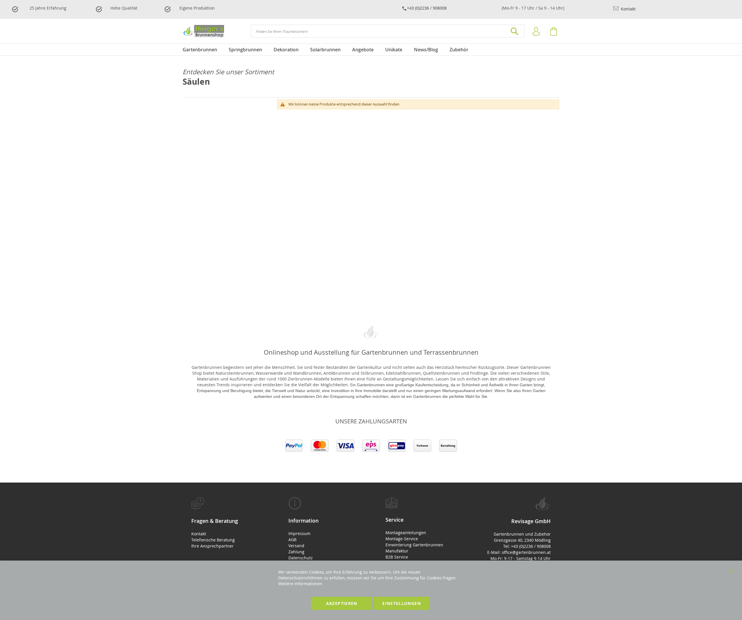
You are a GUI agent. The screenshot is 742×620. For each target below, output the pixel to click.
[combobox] (388, 31)
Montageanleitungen (405, 532)
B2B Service (396, 557)
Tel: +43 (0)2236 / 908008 (527, 546)
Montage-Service (401, 538)
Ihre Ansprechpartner (212, 546)
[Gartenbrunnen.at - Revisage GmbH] (203, 31)
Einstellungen (401, 603)
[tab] (225, 523)
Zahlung (296, 551)
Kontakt (628, 9)
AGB (292, 539)
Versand (296, 545)
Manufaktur (396, 551)
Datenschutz (300, 558)
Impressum (299, 533)
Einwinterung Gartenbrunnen (414, 545)
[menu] (371, 49)
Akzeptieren (341, 603)
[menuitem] (203, 49)
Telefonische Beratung (213, 540)
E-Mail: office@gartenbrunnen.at (519, 552)
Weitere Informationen (300, 583)
